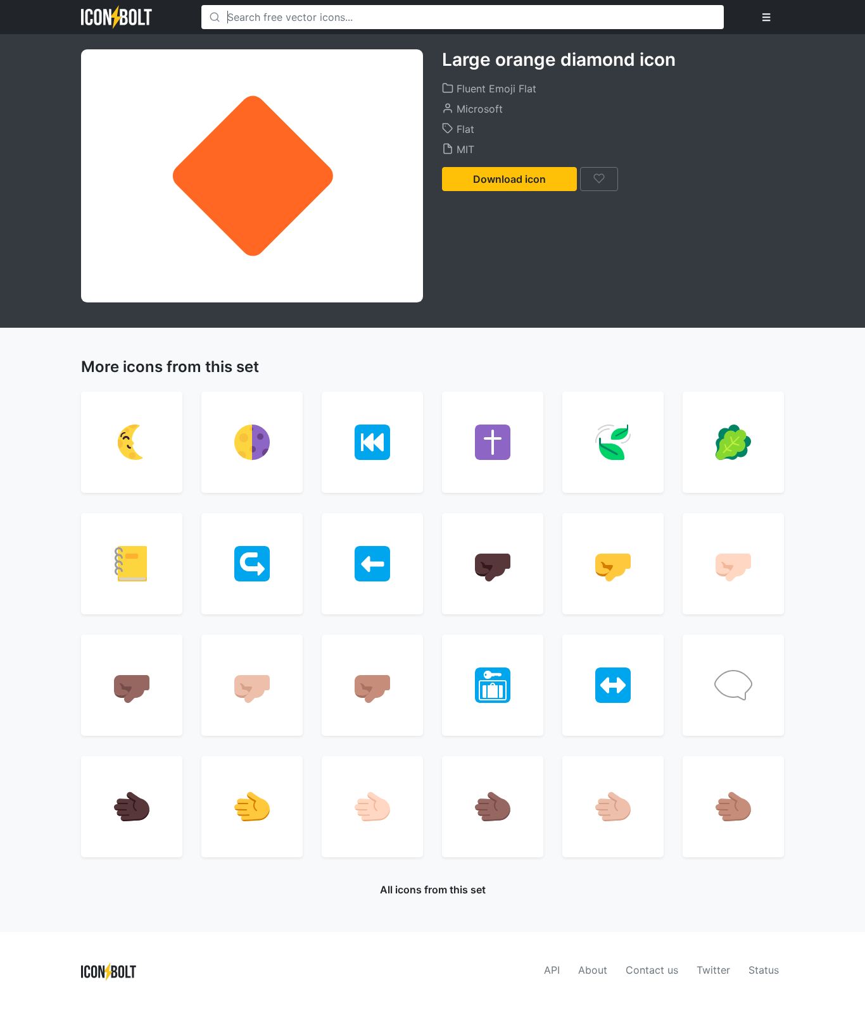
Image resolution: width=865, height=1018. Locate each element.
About (592, 970)
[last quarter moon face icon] (131, 442)
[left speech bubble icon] (733, 685)
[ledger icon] (131, 563)
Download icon (509, 179)
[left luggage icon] (492, 685)
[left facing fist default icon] (613, 563)
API (552, 970)
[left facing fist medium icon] (372, 685)
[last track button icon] (372, 442)
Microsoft (478, 108)
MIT (463, 149)
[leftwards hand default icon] (252, 806)
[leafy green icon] (733, 442)
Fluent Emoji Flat (494, 88)
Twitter (713, 970)
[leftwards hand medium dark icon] (492, 806)
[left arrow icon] (372, 563)
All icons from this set (433, 889)
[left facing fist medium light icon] (252, 685)
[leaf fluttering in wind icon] (613, 442)
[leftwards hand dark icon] (131, 806)
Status (763, 970)
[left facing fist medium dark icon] (131, 685)
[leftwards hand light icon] (372, 806)
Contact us (652, 970)
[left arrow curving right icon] (252, 563)
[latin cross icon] (492, 442)
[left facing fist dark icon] (492, 563)
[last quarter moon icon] (252, 442)
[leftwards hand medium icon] (733, 806)
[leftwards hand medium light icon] (613, 806)
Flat (463, 129)
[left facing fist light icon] (733, 563)
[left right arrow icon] (613, 685)
